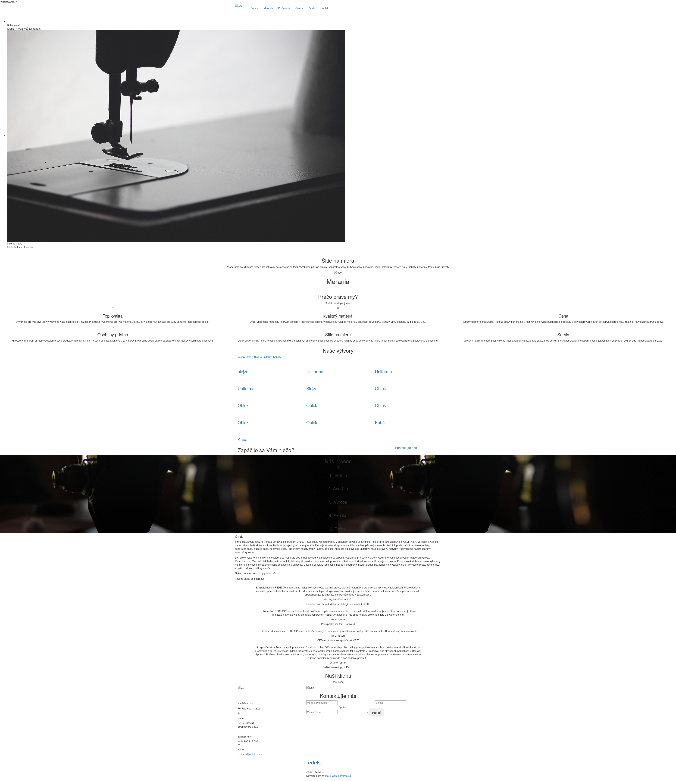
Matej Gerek (332, 775)
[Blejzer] (239, 364)
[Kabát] (376, 415)
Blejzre (258, 357)
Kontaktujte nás (406, 447)
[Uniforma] (307, 364)
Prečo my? (284, 8)
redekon (316, 762)
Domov (254, 8)
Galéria (299, 8)
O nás (312, 8)
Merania (268, 8)
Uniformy (267, 357)
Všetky (241, 357)
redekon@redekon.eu (250, 754)
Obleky (250, 357)
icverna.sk (345, 775)
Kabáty (277, 357)
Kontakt (325, 8)
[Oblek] (376, 381)
